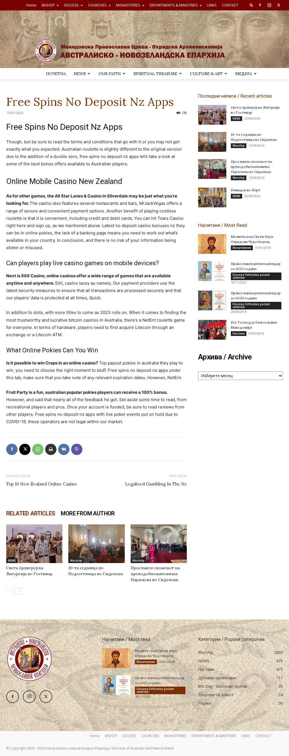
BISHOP (48, 5)
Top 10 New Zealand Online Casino (41, 484)
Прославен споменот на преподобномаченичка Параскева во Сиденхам (155, 573)
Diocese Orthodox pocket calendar (251, 276)
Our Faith (109, 73)
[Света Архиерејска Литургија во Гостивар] (34, 543)
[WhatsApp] (37, 449)
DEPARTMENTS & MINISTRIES (174, 5)
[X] (278, 5)
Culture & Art (206, 73)
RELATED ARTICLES (30, 513)
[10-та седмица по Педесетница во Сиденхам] (96, 543)
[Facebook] (260, 5)
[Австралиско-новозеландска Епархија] (144, 39)
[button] (251, 5)
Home (31, 5)
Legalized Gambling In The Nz (156, 484)
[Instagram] (269, 5)
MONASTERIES (128, 5)
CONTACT (230, 5)
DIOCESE (71, 5)
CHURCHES (97, 5)
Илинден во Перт (245, 190)
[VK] (63, 449)
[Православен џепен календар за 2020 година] (212, 300)
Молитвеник (242, 248)
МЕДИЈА (243, 73)
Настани (239, 333)
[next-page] (18, 591)
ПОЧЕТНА (56, 73)
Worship (76, 560)
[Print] (50, 449)
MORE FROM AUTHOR (88, 513)
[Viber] (76, 449)
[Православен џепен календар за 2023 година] (212, 271)
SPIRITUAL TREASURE (155, 73)
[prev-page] (9, 591)
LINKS (212, 5)
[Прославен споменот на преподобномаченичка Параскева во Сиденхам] (159, 543)
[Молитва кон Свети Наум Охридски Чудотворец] (212, 244)
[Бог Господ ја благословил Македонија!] (212, 330)
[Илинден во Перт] (212, 197)
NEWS (80, 73)
